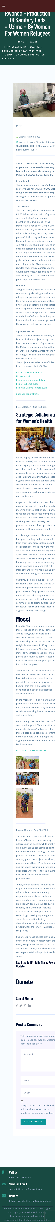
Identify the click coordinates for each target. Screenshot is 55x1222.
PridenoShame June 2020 (29, 372)
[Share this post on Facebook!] (16, 1006)
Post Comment (35, 1122)
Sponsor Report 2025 (27, 393)
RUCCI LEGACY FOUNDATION (31, 750)
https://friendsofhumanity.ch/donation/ (30, 1201)
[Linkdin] (29, 1006)
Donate (24, 981)
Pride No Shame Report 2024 (31, 387)
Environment (45, 146)
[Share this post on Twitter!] (21, 1006)
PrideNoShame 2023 (27, 383)
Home (20, 42)
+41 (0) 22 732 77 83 (20, 1177)
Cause (34, 42)
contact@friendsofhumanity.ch (25, 1189)
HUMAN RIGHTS (29, 150)
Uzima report (23, 376)
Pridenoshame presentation (30, 380)
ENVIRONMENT (32, 146)
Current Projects (27, 142)
